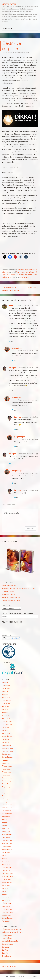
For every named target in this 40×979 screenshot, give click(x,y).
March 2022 (6, 718)
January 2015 (6, 870)
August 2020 (6, 739)
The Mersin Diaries (31, 269)
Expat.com (5, 947)
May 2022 (5, 712)
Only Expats (20, 269)
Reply (36, 305)
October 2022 (6, 703)
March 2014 (6, 900)
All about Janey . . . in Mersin (11, 929)
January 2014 (6, 906)
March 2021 (6, 733)
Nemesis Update (7, 935)
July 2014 (5, 888)
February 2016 (7, 835)
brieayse (12, 367)
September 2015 (7, 849)
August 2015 (6, 852)
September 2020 (8, 736)
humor (23, 272)
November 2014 (7, 876)
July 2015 (5, 855)
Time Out (5, 953)
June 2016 (5, 823)
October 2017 (6, 781)
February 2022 (7, 721)
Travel (30, 275)
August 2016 (6, 817)
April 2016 (5, 829)
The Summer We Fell (9, 585)
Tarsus (13, 275)
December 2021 (7, 724)
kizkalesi (31, 272)
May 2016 (5, 826)
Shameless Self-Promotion (11, 597)
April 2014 (5, 897)
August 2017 (6, 787)
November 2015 (7, 843)
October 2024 (6, 685)
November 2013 (7, 912)
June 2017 (5, 790)
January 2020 (6, 745)
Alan (11, 305)
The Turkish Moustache (10, 941)
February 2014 (7, 903)
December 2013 (7, 909)
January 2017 (6, 802)
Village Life (5, 272)
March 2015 (6, 864)
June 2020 (5, 742)
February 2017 (7, 799)
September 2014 (7, 882)
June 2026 (5, 682)
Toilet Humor (6, 956)
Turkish (4, 277)
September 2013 (7, 918)
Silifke (8, 275)
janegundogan (17, 348)
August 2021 (6, 727)
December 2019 (7, 748)
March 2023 (6, 697)
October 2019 (6, 754)
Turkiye (9, 277)
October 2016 (6, 811)
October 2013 (6, 915)
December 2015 (7, 840)
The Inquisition (31, 287)
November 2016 (7, 808)
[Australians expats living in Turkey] (12, 675)
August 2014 (6, 885)
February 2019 (7, 766)
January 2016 (6, 837)
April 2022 (5, 715)
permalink (25, 277)
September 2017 (7, 784)
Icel (27, 272)
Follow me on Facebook (12, 622)
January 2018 (6, 775)
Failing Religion (7, 938)
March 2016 (6, 832)
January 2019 (6, 769)
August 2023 (6, 688)
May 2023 (5, 694)
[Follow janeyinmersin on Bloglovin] (11, 639)
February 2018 (7, 772)
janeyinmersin (9, 3)
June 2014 (5, 891)
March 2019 (6, 763)
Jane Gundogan (24, 52)
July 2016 (5, 820)
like (29, 234)
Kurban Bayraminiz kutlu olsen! (12, 932)
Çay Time (5, 950)
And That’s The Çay (8, 594)
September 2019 (7, 757)
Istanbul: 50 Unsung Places (11, 600)
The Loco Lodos (7, 944)
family (18, 272)
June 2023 (5, 691)
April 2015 (5, 861)
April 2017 (5, 796)
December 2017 (7, 778)
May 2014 (5, 894)
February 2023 (7, 700)
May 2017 (5, 793)
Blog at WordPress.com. (9, 966)
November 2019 (7, 751)
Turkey (35, 275)
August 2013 (6, 921)
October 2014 (6, 879)
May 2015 (5, 858)
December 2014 (7, 873)
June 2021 (5, 730)
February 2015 (7, 867)
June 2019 (5, 760)
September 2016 (7, 814)
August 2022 (6, 706)
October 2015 (6, 846)
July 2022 (5, 709)
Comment (30, 528)
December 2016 (7, 805)
